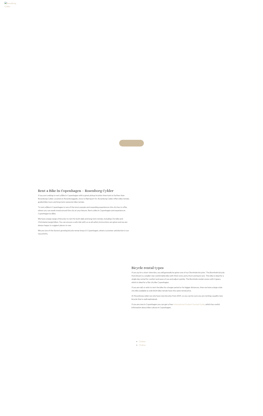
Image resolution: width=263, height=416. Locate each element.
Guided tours (185, 6)
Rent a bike (145, 6)
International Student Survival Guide (189, 304)
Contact (233, 6)
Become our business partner (198, 350)
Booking (200, 6)
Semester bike (168, 6)
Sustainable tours (217, 6)
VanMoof (247, 6)
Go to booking (131, 143)
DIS (156, 6)
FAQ (188, 345)
